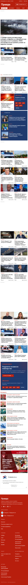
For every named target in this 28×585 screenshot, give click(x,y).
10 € (20, 103)
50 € (17, 105)
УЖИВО (5, 8)
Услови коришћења (5, 526)
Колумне (17, 532)
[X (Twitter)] (5, 506)
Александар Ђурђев (20, 545)
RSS (2, 528)
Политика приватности (6, 524)
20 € (23, 103)
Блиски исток (18, 556)
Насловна (11, 8)
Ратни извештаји (19, 551)
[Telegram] (7, 506)
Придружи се (22, 4)
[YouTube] (3, 506)
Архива (2, 544)
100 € (20, 105)
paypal (17, 108)
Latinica (20, 1)
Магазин (3, 540)
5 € (16, 103)
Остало (17, 560)
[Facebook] (1, 506)
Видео (2, 542)
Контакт (25, 1)
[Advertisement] (14, 15)
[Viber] (10, 506)
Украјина (17, 553)
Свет (23, 8)
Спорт (2, 551)
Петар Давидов (19, 539)
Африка (17, 558)
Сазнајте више (7, 375)
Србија (18, 8)
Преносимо (18, 547)
